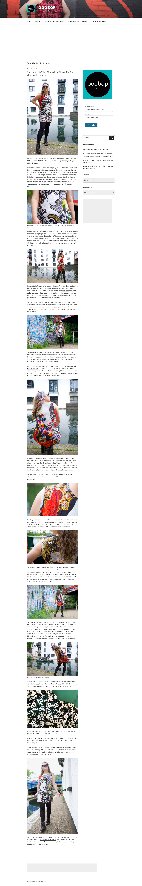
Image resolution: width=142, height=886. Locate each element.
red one (30, 293)
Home (29, 21)
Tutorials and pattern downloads (77, 21)
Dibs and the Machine (48, 840)
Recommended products (99, 21)
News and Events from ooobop (54, 21)
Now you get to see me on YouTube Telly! (95, 149)
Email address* (89, 106)
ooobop (47, 8)
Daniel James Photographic (54, 837)
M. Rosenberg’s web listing (66, 175)
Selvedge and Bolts (40, 842)
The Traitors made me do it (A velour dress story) (98, 157)
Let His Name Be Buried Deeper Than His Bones (98, 153)
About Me (38, 21)
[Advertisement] (71, 39)
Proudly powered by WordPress (36, 881)
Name (87, 114)
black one (65, 291)
